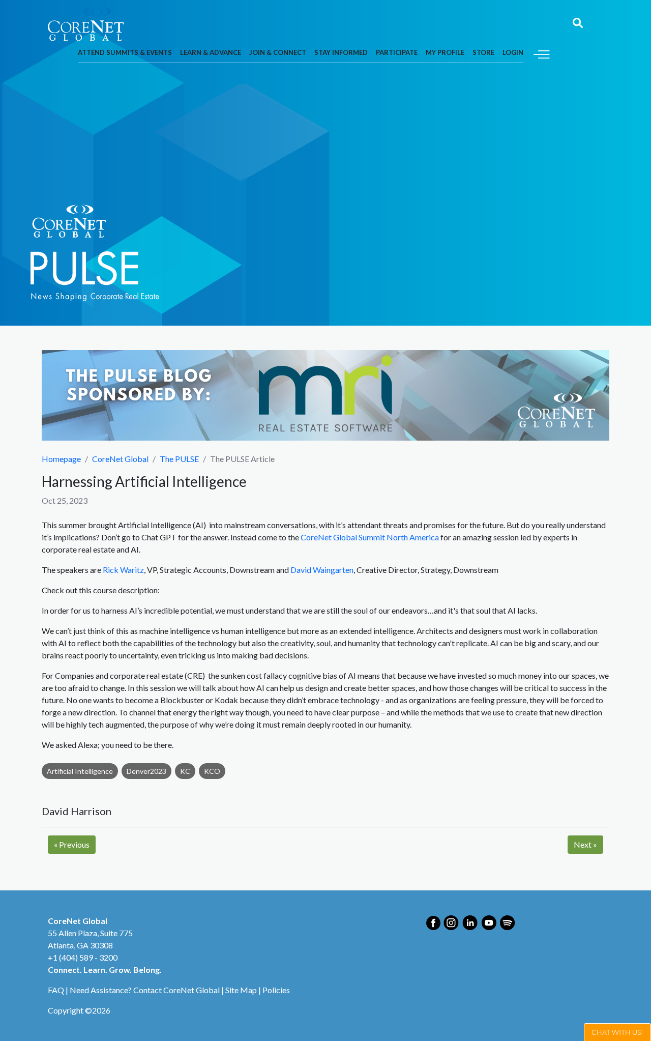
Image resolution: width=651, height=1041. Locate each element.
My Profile (445, 52)
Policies (276, 990)
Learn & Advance (210, 52)
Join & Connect (277, 52)
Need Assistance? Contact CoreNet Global (145, 990)
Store (483, 52)
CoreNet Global (120, 459)
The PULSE (179, 459)
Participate (397, 52)
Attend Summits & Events (125, 52)
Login (512, 52)
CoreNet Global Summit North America (370, 537)
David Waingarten (321, 569)
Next (585, 844)
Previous (72, 844)
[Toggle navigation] (541, 53)
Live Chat (617, 1032)
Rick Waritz (123, 569)
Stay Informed (341, 52)
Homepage (61, 459)
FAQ (56, 990)
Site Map (241, 990)
